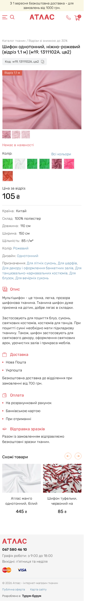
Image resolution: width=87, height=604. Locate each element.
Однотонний (27, 256)
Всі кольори (61, 154)
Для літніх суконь (41, 263)
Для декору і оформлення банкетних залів (37, 268)
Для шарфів (67, 263)
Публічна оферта (13, 589)
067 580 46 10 (14, 549)
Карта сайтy (38, 589)
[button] (68, 456)
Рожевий (21, 248)
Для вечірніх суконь (32, 278)
